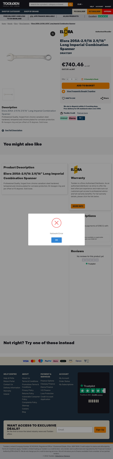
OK (56, 240)
